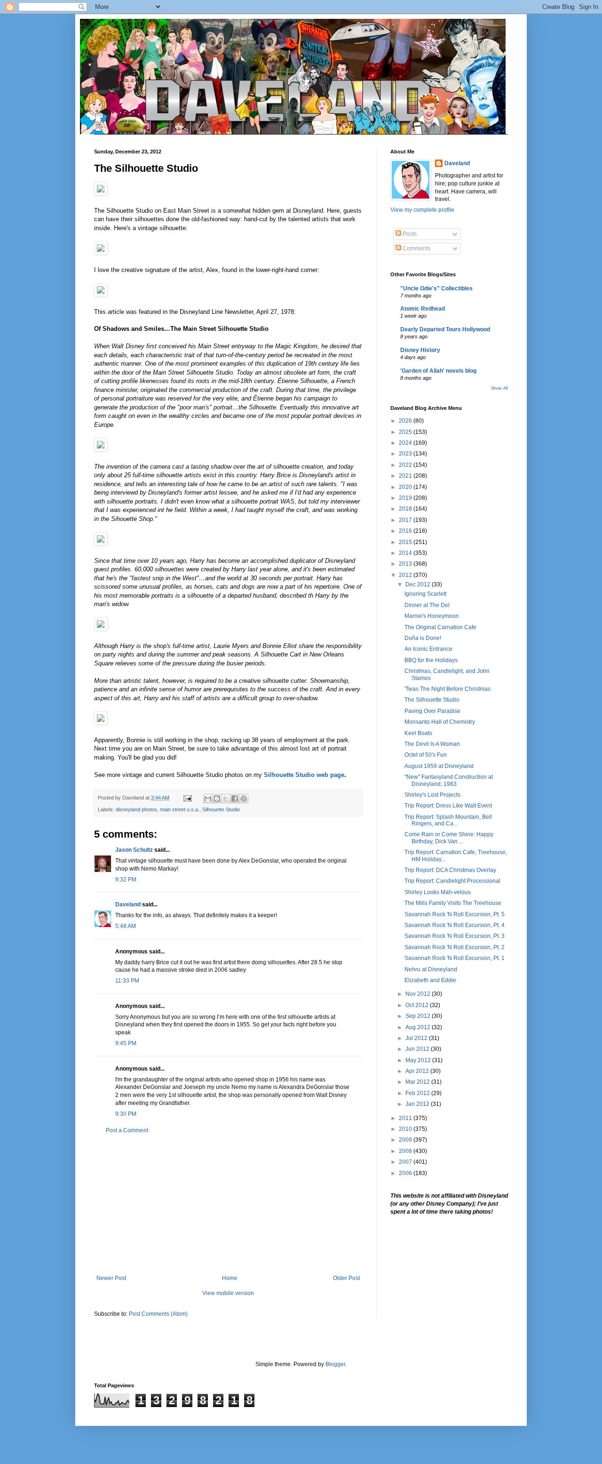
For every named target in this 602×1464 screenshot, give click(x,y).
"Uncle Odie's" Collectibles (436, 288)
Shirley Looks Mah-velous (437, 892)
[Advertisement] (228, 1204)
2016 (406, 531)
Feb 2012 (418, 1093)
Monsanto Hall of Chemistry (439, 722)
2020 (406, 487)
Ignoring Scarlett (425, 594)
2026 (406, 420)
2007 (406, 1162)
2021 (406, 475)
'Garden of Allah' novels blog (438, 371)
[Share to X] (225, 798)
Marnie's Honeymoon (431, 616)
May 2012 (418, 1060)
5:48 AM (125, 926)
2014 (406, 553)
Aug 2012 (418, 1027)
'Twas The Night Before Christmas (447, 689)
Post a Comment (127, 1130)
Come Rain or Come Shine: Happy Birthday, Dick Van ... (448, 837)
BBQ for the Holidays (431, 660)
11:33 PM (127, 980)
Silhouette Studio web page (304, 774)
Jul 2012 (417, 1038)
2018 (406, 508)
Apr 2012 (417, 1071)
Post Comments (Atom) (158, 1314)
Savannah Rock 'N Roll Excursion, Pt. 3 (454, 936)
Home (230, 1278)
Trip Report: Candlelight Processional (452, 881)
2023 (406, 453)
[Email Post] (187, 797)
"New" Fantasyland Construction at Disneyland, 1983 (448, 780)
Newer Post (111, 1278)
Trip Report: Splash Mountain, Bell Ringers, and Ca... (448, 820)
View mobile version (228, 1293)
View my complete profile (422, 210)
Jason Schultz (134, 850)
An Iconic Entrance (428, 649)
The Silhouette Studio (431, 699)
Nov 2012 (418, 994)
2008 (406, 1151)
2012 (406, 575)
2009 (406, 1139)
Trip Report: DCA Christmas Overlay (450, 870)
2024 (406, 443)
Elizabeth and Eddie (430, 980)
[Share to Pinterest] (243, 798)
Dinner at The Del (427, 605)
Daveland (128, 904)
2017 (406, 520)
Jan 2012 (418, 1104)
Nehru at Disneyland (430, 969)
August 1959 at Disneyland (439, 766)
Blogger (335, 1364)
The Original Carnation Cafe (440, 627)
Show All (499, 388)
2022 (406, 465)
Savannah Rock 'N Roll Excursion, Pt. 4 (454, 925)
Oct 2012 (417, 1005)
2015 (406, 542)
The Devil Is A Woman (432, 744)
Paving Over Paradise (432, 711)
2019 (406, 498)
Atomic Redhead (422, 308)
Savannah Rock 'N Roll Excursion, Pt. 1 (454, 958)
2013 (406, 563)
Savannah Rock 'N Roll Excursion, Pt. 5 (454, 914)
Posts (409, 234)
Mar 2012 (418, 1082)
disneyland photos (136, 809)
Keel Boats (418, 733)
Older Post (346, 1278)
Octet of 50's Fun (425, 755)
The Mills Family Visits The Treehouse (452, 903)
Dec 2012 (418, 584)
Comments (415, 248)
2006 (406, 1173)
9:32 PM (125, 879)
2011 (406, 1118)
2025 (406, 432)
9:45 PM (125, 1043)
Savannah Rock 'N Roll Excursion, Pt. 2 (454, 947)
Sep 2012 (418, 1016)
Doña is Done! (422, 638)
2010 (406, 1129)
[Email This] (208, 798)
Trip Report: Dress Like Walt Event (448, 805)
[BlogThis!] (217, 798)
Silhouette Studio (221, 809)
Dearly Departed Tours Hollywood (445, 329)
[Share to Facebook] (234, 798)
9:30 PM (125, 1114)
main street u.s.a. (179, 809)
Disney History (420, 350)
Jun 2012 (418, 1049)
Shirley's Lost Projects (432, 795)
